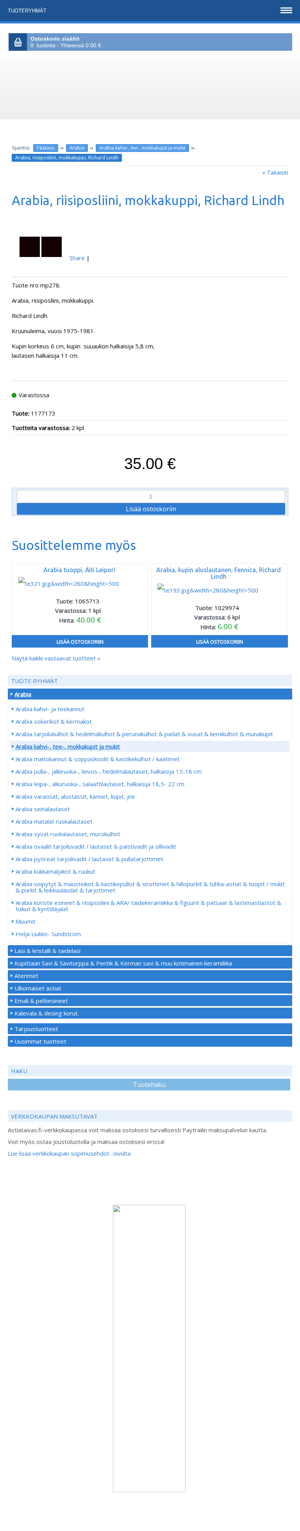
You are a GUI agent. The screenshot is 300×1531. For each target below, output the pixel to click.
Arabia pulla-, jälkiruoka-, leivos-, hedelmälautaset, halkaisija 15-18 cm (109, 771)
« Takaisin (275, 172)
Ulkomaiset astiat (37, 988)
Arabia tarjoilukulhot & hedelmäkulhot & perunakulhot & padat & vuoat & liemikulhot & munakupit (144, 734)
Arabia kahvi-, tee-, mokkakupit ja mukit (142, 148)
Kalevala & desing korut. (46, 1013)
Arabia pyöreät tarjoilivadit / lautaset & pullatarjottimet (89, 859)
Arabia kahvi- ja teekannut (50, 709)
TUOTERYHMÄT (28, 11)
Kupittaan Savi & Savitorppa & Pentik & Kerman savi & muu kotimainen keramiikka (123, 963)
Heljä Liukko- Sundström (48, 934)
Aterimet (26, 976)
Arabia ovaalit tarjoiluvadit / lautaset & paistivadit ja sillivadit (96, 846)
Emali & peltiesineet (41, 1001)
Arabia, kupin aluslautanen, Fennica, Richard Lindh (218, 573)
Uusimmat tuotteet (40, 1041)
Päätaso (46, 148)
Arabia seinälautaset (43, 809)
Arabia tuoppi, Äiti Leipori (79, 569)
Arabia (77, 148)
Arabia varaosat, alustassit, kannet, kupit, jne (75, 796)
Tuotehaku (149, 1084)
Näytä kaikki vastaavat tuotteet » (56, 658)
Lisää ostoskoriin (80, 641)
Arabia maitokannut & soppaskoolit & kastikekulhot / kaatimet (98, 759)
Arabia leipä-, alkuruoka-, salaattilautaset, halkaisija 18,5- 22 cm (100, 784)
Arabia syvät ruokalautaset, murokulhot (68, 834)
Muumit (26, 921)
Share (77, 258)
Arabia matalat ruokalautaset (54, 821)
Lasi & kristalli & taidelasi (47, 951)
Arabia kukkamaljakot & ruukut (55, 871)
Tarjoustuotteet (36, 1029)
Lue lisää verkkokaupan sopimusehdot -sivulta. (70, 1153)
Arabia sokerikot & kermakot (54, 721)
